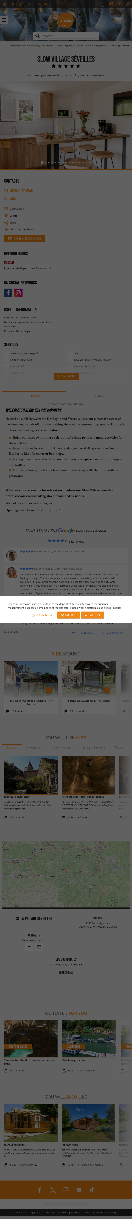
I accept (94, 615)
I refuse (70, 615)
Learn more (44, 615)
